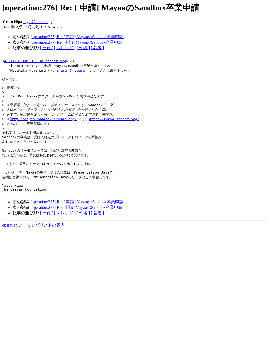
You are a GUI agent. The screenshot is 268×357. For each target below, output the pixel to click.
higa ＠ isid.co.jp (37, 21)
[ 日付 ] (46, 47)
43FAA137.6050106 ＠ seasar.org (35, 61)
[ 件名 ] (83, 47)
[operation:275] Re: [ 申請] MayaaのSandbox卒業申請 (77, 36)
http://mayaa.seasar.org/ (114, 119)
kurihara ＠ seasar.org (73, 70)
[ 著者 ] (97, 47)
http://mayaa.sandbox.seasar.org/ (43, 119)
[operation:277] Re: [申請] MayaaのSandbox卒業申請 (76, 42)
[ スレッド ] (65, 47)
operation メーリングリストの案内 (33, 225)
